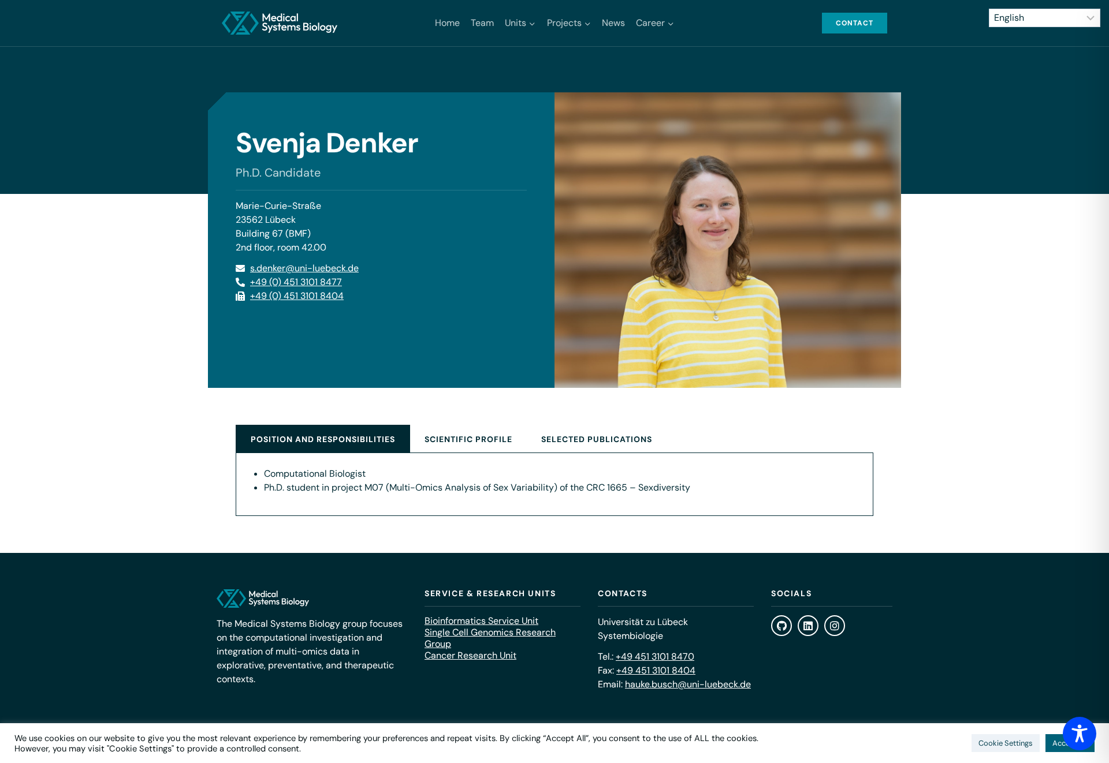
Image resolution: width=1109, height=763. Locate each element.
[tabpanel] (554, 484)
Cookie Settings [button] (1005, 743)
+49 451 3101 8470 (655, 656)
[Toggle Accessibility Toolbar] (1079, 733)
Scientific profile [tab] (468, 439)
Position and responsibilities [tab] (323, 439)
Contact (854, 23)
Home (447, 23)
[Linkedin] (808, 625)
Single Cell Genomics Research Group (490, 638)
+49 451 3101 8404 (655, 670)
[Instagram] (834, 625)
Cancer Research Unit (470, 655)
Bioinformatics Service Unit (481, 621)
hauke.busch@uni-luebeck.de (688, 684)
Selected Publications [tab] (596, 439)
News (613, 23)
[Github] (781, 625)
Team (482, 23)
